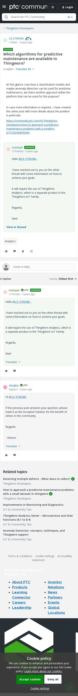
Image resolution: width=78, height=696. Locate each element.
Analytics (10, 241)
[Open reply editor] (39, 267)
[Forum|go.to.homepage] (25, 7)
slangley (14, 385)
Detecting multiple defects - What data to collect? (36, 479)
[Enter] (6, 17)
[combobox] (39, 17)
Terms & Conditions (20, 556)
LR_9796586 (16, 38)
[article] (39, 331)
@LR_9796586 (27, 159)
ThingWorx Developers (20, 28)
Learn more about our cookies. (43, 671)
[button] (4, 8)
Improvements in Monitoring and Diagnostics (33, 504)
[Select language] (53, 7)
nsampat (17, 147)
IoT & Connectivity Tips (17, 509)
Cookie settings (44, 556)
